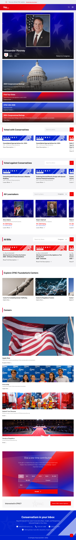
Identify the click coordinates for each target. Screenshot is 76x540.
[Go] (71, 535)
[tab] (21, 476)
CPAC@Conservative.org (11, 440)
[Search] (72, 129)
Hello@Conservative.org (25, 526)
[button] (69, 7)
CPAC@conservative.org (24, 413)
